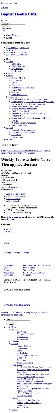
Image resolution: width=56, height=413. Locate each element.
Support (9, 127)
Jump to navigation (9, 3)
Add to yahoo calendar (15, 196)
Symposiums (11, 97)
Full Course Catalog (19, 94)
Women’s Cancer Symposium (23, 123)
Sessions (9, 232)
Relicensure (16, 92)
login (9, 217)
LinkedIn (24, 52)
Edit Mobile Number (20, 66)
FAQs (25, 272)
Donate (9, 139)
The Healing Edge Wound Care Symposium (29, 99)
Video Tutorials (38, 272)
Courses (9, 76)
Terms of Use (28, 270)
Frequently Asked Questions (23, 130)
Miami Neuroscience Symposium (25, 106)
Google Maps (14, 187)
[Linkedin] (25, 252)
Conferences (16, 80)
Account (9, 61)
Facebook (25, 48)
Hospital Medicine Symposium (24, 109)
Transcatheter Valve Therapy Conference (25, 150)
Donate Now (45, 243)
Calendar (10, 73)
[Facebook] (7, 252)
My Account (9, 265)
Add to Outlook (12, 201)
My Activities (17, 68)
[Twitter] (16, 252)
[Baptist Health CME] (7, 243)
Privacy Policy (29, 268)
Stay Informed (17, 137)
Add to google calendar (16, 194)
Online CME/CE (18, 78)
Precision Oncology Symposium (24, 111)
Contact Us (16, 135)
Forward (23, 55)
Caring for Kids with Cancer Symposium (28, 104)
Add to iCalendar (13, 198)
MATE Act (16, 90)
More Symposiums (19, 125)
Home (8, 59)
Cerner (14, 83)
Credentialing (17, 85)
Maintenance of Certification (23, 87)
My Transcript (17, 71)
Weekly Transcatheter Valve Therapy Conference (25, 151)
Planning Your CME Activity (23, 132)
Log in (9, 37)
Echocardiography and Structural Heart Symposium (32, 101)
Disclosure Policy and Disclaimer (37, 265)
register (17, 217)
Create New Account (15, 35)
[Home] (4, 8)
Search (4, 20)
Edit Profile (16, 64)
